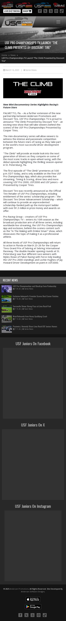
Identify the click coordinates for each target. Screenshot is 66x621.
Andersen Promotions (19, 589)
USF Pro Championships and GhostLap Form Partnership (34, 286)
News (13, 55)
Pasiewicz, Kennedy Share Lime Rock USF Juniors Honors (35, 326)
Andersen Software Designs (33, 591)
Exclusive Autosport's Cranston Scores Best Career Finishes (35, 296)
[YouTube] (51, 11)
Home (4, 55)
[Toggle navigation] (58, 22)
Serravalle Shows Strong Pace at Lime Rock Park (32, 306)
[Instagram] (56, 11)
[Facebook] (40, 11)
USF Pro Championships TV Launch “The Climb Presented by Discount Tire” (33, 59)
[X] (45, 11)
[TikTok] (62, 11)
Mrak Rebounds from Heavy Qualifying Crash (30, 316)
